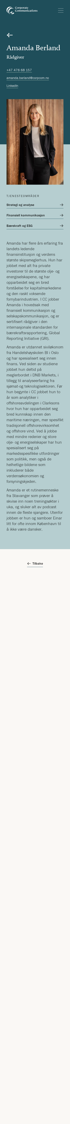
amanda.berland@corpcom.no (28, 78)
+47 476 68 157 (19, 70)
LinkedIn (12, 85)
